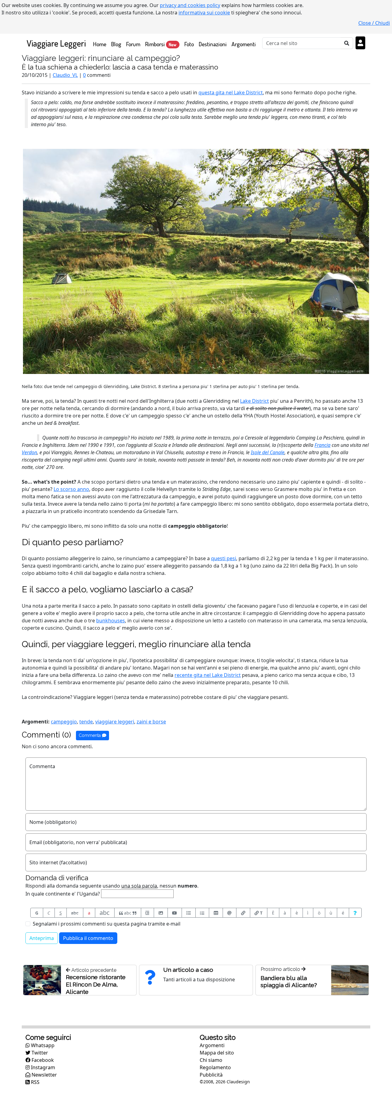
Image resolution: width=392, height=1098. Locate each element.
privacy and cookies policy (190, 5)
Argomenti (244, 44)
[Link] (243, 913)
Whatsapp (42, 1045)
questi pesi (223, 558)
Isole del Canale (268, 452)
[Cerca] (347, 43)
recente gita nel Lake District (208, 675)
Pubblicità (211, 1074)
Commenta (90, 735)
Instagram (42, 1067)
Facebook (42, 1060)
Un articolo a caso (188, 969)
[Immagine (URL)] (161, 913)
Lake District (254, 401)
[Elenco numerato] (202, 913)
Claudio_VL (65, 75)
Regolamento (215, 1067)
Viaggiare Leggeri (56, 43)
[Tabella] (216, 913)
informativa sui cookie (204, 12)
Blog (116, 44)
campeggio (64, 721)
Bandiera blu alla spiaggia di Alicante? (289, 981)
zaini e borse (151, 721)
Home (101, 44)
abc (74, 913)
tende (86, 721)
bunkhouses (110, 620)
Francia (322, 445)
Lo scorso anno (71, 489)
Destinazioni (213, 44)
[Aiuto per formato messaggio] (355, 913)
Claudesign (238, 1082)
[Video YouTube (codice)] (175, 913)
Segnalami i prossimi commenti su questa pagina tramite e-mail (106, 923)
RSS (35, 1082)
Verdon (29, 452)
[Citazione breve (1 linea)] (147, 913)
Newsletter (43, 1074)
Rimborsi (160, 44)
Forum (133, 44)
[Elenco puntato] (189, 913)
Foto (189, 44)
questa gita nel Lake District (230, 92)
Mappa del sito (217, 1052)
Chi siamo (211, 1060)
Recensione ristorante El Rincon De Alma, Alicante (96, 984)
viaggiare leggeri (114, 721)
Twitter (39, 1052)
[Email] (230, 913)
